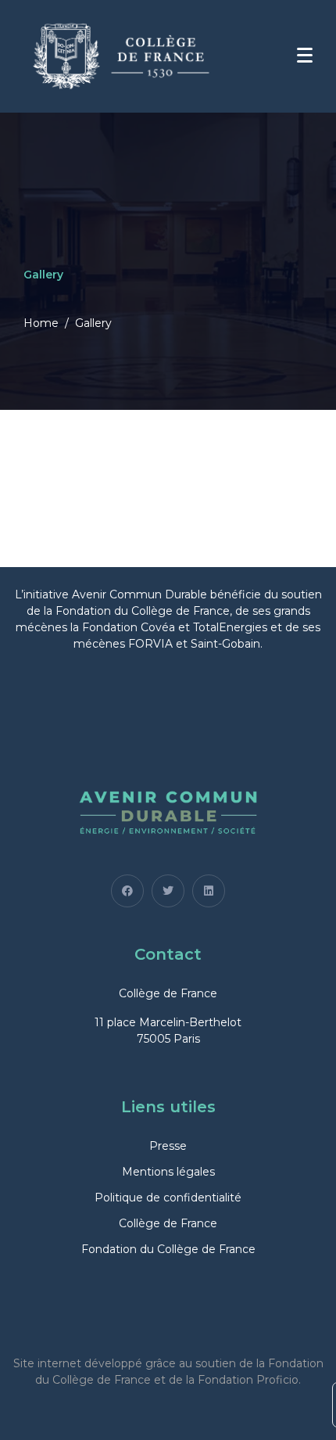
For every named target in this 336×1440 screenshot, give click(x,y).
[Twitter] (168, 890)
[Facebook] (127, 890)
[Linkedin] (208, 890)
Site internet (47, 1363)
